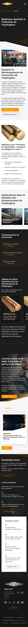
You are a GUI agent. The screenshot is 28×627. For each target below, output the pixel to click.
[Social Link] (5, 602)
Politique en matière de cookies (10, 620)
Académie (6, 448)
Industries (9, 10)
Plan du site (5, 623)
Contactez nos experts (9, 109)
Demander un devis (8, 396)
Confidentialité (20, 617)
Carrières (13, 607)
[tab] (8, 408)
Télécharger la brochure (9, 114)
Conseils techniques (8, 511)
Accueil (3, 10)
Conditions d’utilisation (8, 617)
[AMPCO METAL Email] (22, 592)
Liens (22, 620)
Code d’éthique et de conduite (18, 623)
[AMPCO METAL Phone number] (18, 592)
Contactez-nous (7, 475)
